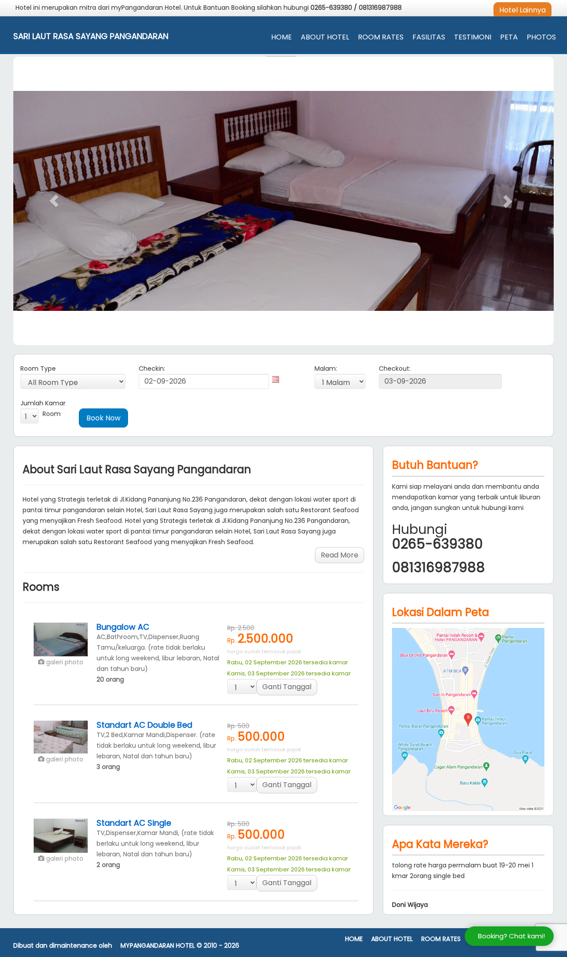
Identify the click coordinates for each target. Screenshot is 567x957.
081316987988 (380, 7)
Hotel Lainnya (522, 10)
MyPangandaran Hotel (157, 945)
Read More (339, 555)
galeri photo (63, 662)
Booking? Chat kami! (511, 936)
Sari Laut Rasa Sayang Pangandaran (90, 36)
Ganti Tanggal (286, 687)
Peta (509, 37)
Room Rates (381, 37)
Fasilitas (428, 37)
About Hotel (325, 37)
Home (281, 37)
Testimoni (472, 37)
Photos (541, 37)
